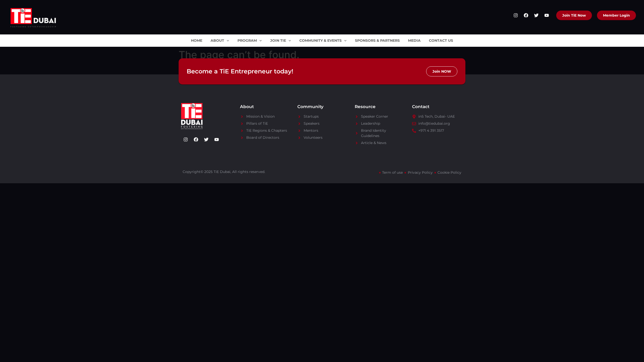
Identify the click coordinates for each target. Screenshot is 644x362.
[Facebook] (526, 15)
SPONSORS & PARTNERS (377, 40)
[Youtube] (546, 15)
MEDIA (414, 40)
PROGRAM (247, 40)
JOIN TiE (278, 40)
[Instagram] (515, 15)
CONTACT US (441, 40)
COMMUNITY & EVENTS (320, 40)
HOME (196, 40)
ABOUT (217, 40)
